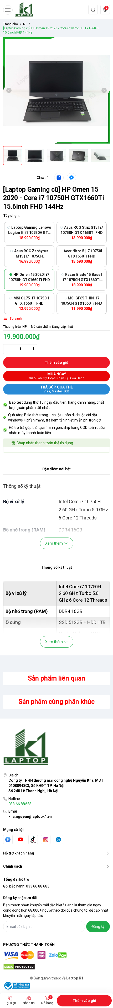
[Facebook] (8, 839)
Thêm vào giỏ (84, 1001)
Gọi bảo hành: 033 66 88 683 (26, 886)
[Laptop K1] (24, 9)
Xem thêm (54, 543)
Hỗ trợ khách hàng (18, 853)
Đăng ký (98, 926)
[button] (9, 90)
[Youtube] (20, 839)
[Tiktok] (33, 839)
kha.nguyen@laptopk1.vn (30, 816)
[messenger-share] (71, 177)
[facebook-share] (59, 177)
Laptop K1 (75, 978)
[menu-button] (8, 10)
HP (24, 326)
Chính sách (12, 866)
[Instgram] (45, 839)
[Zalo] (58, 839)
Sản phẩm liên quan (56, 678)
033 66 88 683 (20, 804)
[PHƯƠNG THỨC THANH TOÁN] (56, 955)
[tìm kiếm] (93, 9)
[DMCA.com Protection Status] (56, 967)
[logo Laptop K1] (56, 747)
